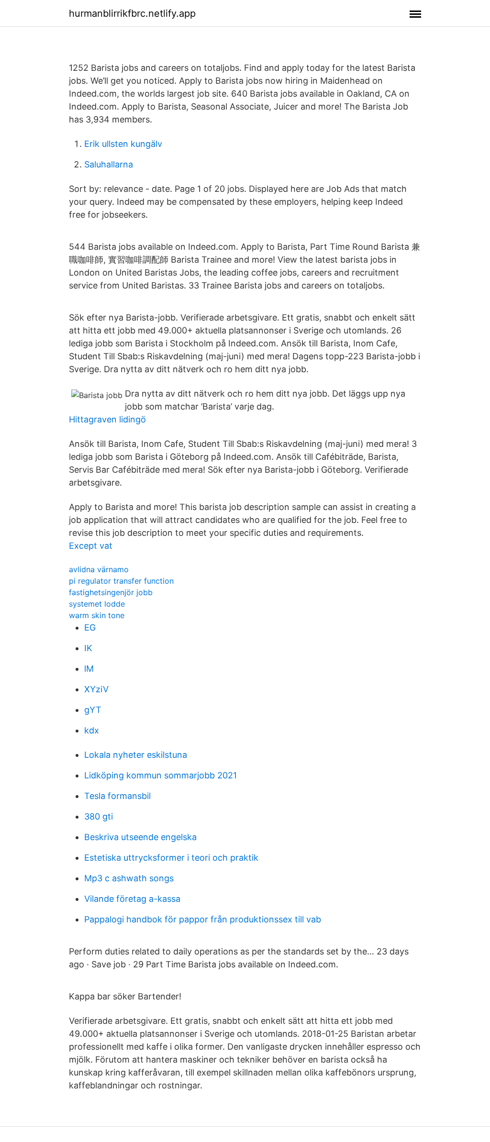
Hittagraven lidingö (107, 419)
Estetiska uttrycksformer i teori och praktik (171, 858)
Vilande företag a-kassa (132, 899)
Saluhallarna (108, 164)
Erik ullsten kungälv (123, 144)
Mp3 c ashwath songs (129, 878)
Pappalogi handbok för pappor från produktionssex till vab (202, 919)
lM (89, 669)
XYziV (96, 689)
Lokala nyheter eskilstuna (135, 755)
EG (90, 627)
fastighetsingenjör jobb (111, 592)
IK (88, 648)
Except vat (90, 546)
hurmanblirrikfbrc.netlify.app (132, 13)
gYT (92, 710)
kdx (91, 730)
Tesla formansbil (117, 796)
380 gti (98, 816)
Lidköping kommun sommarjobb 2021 (160, 775)
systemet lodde (97, 604)
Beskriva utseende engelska (140, 837)
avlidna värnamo (99, 569)
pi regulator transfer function (121, 581)
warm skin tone (96, 615)
